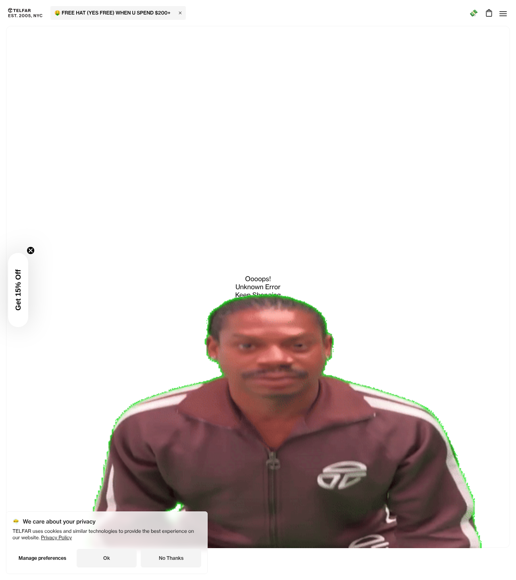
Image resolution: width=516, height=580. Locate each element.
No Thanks (171, 558)
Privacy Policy (56, 537)
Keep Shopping (258, 295)
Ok (106, 558)
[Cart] (488, 12)
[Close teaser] (31, 250)
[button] (18, 290)
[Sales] (473, 13)
